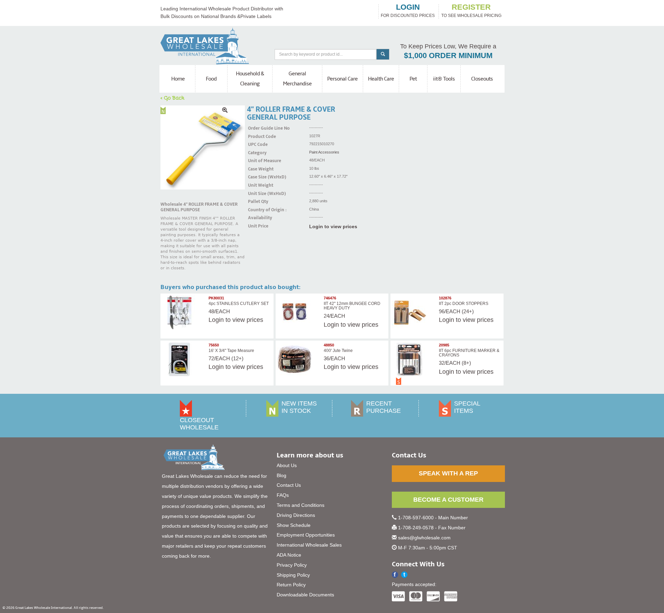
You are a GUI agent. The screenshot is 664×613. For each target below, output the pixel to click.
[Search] (382, 54)
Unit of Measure (256, 161)
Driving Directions (296, 515)
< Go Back (172, 97)
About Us (287, 465)
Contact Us (289, 485)
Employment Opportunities (306, 535)
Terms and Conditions (300, 505)
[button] (404, 575)
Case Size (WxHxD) (256, 177)
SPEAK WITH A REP (448, 473)
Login (216, 319)
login (408, 7)
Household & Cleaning (250, 78)
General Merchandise (297, 78)
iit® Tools (444, 78)
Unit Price (256, 226)
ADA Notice (289, 555)
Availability (256, 218)
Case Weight (256, 169)
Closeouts (482, 78)
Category (256, 153)
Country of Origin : (256, 210)
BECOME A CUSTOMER (448, 499)
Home (178, 78)
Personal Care (342, 78)
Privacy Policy (292, 565)
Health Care (381, 78)
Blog (281, 475)
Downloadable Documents (305, 594)
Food (211, 78)
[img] (202, 147)
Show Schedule (294, 525)
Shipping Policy (293, 575)
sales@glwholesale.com (424, 537)
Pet (413, 78)
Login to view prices (333, 226)
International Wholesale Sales (309, 545)
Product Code (256, 136)
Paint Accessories (324, 152)
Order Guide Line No (256, 128)
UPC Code (256, 144)
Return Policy (291, 584)
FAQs (283, 495)
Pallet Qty (256, 201)
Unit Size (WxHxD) (256, 193)
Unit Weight (256, 185)
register (471, 7)
